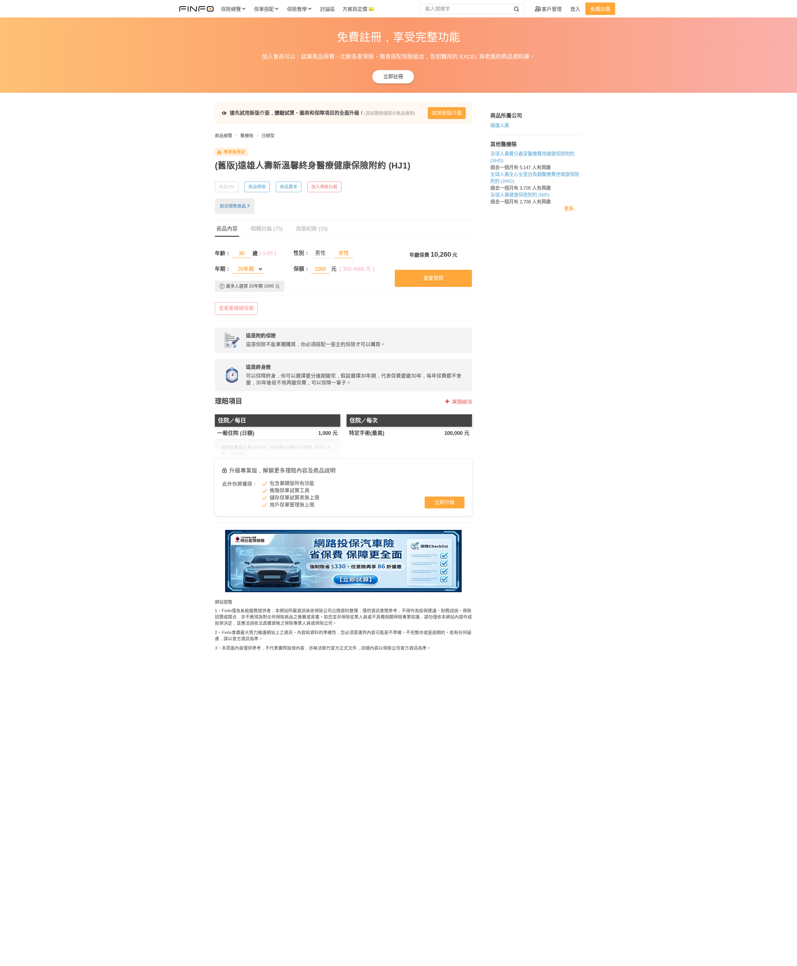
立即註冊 (393, 76)
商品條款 (257, 186)
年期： (223, 269)
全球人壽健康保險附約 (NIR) (519, 194)
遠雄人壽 (499, 125)
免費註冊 (600, 9)
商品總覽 (223, 135)
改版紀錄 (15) (312, 229)
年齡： (223, 253)
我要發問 (433, 278)
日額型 (268, 135)
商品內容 (227, 229)
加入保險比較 (324, 186)
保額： (301, 269)
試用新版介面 (447, 113)
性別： (301, 253)
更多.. (570, 208)
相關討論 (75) (267, 229)
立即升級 (445, 502)
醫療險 (246, 135)
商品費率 (288, 186)
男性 (320, 253)
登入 (575, 9)
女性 (343, 253)
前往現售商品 (233, 205)
